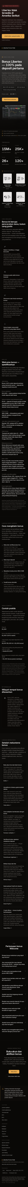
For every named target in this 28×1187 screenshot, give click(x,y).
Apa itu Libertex (5, 1142)
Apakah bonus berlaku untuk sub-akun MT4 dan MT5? (13, 979)
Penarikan (4, 1150)
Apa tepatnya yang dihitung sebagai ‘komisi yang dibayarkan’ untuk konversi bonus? (12, 987)
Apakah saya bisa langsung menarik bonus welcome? (12, 995)
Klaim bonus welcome (10, 99)
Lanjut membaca (6, 40)
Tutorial (4, 1133)
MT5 (3, 1117)
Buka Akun (14, 1071)
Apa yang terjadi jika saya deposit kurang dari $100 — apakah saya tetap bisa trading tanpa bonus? (13, 964)
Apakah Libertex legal (7, 1155)
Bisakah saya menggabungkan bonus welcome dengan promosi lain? (13, 1030)
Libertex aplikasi (6, 1107)
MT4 (3, 1115)
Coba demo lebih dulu (14, 1076)
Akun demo (4, 1120)
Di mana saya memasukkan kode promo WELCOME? (11, 972)
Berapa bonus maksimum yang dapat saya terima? (13, 956)
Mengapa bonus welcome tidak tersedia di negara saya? (11, 1009)
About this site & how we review (9, 1164)
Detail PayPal (7, 903)
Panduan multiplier (9, 833)
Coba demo (7, 805)
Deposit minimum (6, 1147)
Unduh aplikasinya (6, 1110)
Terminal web (5, 1112)
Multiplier (4, 1128)
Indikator (4, 1126)
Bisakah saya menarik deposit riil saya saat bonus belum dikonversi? (13, 1002)
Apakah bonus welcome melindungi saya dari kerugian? (12, 1023)
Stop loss (4, 1131)
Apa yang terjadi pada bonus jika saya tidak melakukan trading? (13, 1016)
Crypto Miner (7, 928)
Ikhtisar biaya (7, 879)
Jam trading (5, 1152)
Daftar (5, 780)
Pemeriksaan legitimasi (10, 857)
